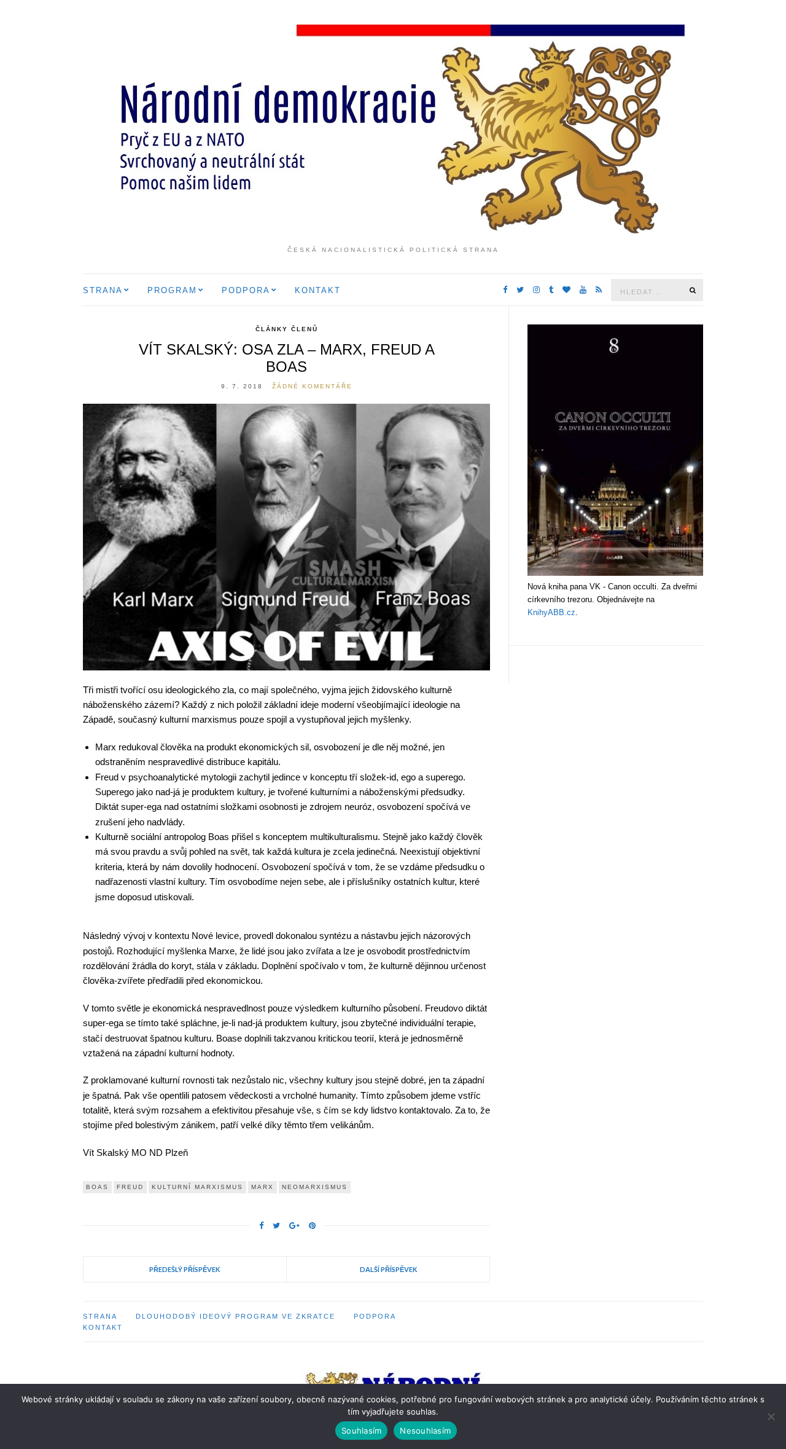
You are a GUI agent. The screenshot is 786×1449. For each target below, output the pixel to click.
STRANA (103, 290)
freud (130, 1187)
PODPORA (246, 290)
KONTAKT (318, 290)
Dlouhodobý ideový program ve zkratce (235, 1316)
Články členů (286, 329)
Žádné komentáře (312, 386)
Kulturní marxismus (197, 1187)
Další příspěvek (388, 1269)
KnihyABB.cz (551, 612)
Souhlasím (361, 1430)
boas (97, 1187)
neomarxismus (315, 1187)
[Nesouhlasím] (771, 1416)
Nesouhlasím (425, 1430)
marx (262, 1187)
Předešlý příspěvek (184, 1269)
